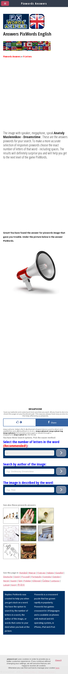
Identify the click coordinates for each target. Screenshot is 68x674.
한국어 (21, 584)
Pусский (25, 576)
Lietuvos (55, 580)
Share (53, 422)
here (57, 668)
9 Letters (27, 56)
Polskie (27, 580)
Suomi (13, 580)
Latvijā (6, 584)
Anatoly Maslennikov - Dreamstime (34, 134)
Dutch (17, 576)
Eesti (13, 584)
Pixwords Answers (12, 56)
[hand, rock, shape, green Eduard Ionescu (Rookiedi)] (28, 522)
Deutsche (7, 576)
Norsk (6, 580)
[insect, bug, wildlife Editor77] (46, 522)
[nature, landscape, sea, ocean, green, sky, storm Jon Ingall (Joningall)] (28, 540)
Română (23, 572)
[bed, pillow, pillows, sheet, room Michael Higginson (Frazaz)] (46, 540)
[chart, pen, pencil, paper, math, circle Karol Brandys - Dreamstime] (11, 540)
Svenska (47, 576)
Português (36, 576)
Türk (20, 580)
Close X (58, 660)
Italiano (50, 572)
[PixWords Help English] (37, 28)
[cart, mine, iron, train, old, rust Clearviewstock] (28, 558)
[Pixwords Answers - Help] (16, 28)
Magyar (32, 572)
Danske (56, 576)
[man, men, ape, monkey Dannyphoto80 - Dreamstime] (11, 522)
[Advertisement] (34, 97)
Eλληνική (36, 580)
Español (59, 572)
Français (41, 572)
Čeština (45, 580)
